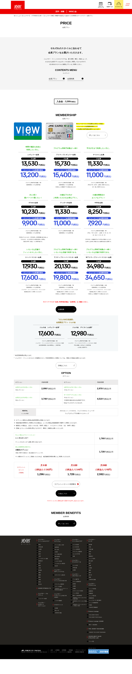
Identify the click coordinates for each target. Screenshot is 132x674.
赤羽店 (74, 583)
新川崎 (40, 570)
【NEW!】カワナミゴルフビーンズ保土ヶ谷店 (80, 605)
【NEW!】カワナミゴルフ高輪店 (80, 602)
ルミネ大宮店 (76, 544)
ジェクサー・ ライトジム (58, 540)
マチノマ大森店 (58, 586)
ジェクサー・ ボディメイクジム (59, 570)
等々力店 (57, 549)
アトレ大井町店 (76, 549)
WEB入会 (73, 11)
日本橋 (56, 608)
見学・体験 (59, 11)
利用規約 (71, 650)
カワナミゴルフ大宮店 (78, 590)
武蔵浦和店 (91, 598)
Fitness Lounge (93, 611)
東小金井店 (57, 556)
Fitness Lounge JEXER (96, 621)
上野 (40, 556)
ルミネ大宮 (75, 565)
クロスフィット (58, 604)
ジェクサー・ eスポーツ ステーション (42, 604)
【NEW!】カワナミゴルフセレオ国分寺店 (80, 598)
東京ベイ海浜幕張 (93, 624)
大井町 (40, 549)
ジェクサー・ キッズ (92, 540)
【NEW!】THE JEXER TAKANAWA (97, 632)
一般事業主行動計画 (79, 651)
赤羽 (40, 553)
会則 (52, 650)
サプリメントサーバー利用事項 (65, 484)
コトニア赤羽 (92, 558)
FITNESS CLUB (36, 15)
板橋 (40, 574)
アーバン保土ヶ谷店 (59, 544)
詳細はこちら (62, 365)
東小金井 (91, 560)
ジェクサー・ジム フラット (43, 594)
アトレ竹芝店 (76, 593)
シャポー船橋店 (58, 600)
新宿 (40, 565)
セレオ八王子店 (76, 553)
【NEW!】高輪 (58, 612)
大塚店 (74, 588)
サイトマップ (54, 651)
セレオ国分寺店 (58, 554)
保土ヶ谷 (57, 610)
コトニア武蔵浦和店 (93, 602)
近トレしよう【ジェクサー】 (22, 15)
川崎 (40, 579)
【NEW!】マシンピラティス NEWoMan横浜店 (61, 589)
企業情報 (57, 650)
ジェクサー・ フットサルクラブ (77, 540)
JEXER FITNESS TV (44, 588)
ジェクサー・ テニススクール (76, 561)
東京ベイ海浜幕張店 (77, 595)
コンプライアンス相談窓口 (65, 651)
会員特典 (70, 79)
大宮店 (56, 551)
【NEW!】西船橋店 (93, 607)
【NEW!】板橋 (92, 579)
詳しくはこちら (94, 135)
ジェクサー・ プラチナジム (92, 584)
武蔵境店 (91, 593)
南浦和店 (91, 591)
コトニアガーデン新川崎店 (95, 600)
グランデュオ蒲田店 (59, 584)
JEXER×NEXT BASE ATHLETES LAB (94, 637)
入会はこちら (62, 493)
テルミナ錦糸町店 (77, 581)
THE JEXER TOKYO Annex (95, 617)
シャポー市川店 (58, 561)
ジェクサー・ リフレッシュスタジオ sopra (60, 595)
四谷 (40, 544)
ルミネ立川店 (76, 546)
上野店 (74, 586)
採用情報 (64, 650)
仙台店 (56, 565)
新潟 (40, 581)
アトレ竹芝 (91, 641)
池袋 (90, 577)
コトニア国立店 (92, 595)
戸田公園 (41, 546)
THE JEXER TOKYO (94, 614)
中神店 (90, 605)
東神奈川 (41, 560)
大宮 (40, 551)
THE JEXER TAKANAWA (96, 628)
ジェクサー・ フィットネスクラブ (43, 540)
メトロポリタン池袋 (43, 558)
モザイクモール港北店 (60, 574)
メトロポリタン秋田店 (60, 563)
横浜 (40, 577)
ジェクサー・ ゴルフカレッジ (76, 575)
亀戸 (40, 563)
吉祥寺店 (57, 547)
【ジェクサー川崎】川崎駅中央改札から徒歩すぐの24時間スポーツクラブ (64, 15)
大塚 (40, 567)
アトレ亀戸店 (76, 579)
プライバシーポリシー (81, 650)
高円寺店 (57, 558)
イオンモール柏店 (43, 598)
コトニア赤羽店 (92, 588)
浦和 (40, 572)
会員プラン (53, 79)
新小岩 (40, 584)
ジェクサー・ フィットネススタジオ (60, 579)
